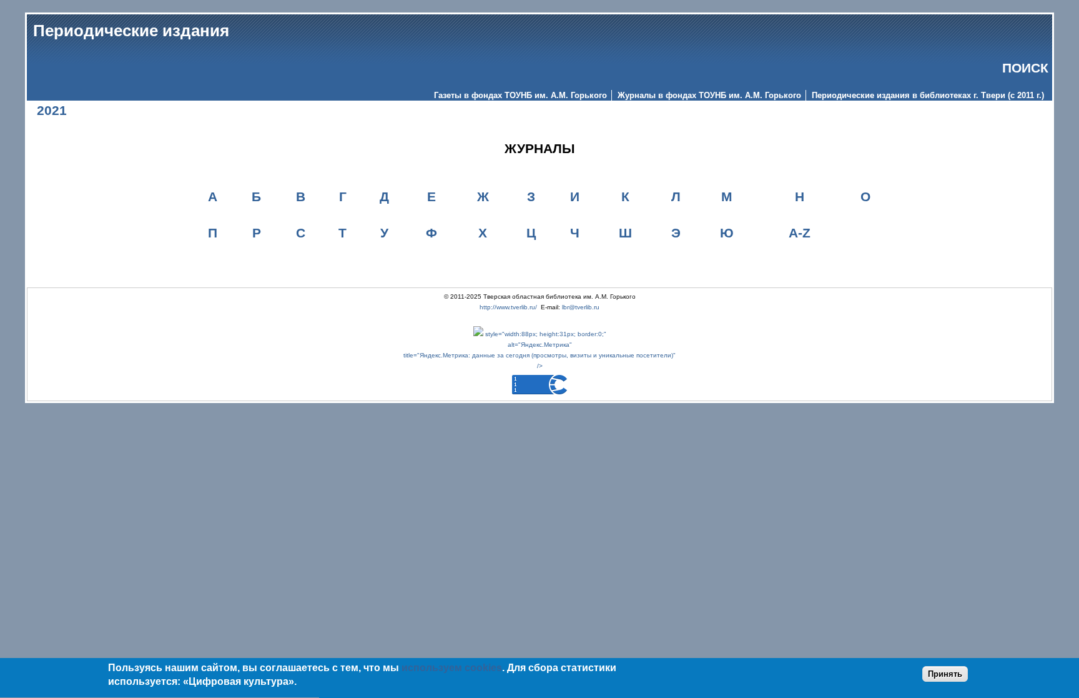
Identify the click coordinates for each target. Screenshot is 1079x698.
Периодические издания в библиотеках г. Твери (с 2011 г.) (928, 95)
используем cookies (452, 667)
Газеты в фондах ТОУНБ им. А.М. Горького (520, 95)
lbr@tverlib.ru (580, 307)
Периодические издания (131, 30)
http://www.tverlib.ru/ (508, 307)
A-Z (799, 233)
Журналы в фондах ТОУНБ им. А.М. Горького (709, 95)
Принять (945, 674)
